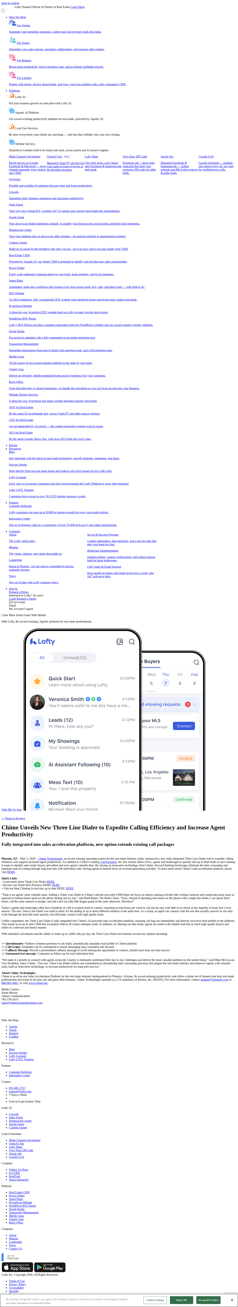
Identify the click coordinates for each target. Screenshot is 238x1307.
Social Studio (17, 1209)
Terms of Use (17, 1281)
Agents (13, 1026)
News (12, 1245)
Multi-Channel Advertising (24, 1140)
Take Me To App (11, 809)
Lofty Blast (15, 1146)
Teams (13, 1030)
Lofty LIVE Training (21, 1059)
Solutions (14, 90)
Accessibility (16, 1287)
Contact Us (15, 1248)
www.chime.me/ (38, 983)
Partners (13, 502)
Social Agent (16, 1124)
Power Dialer (17, 1195)
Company (14, 531)
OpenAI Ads (16, 1143)
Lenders (13, 1036)
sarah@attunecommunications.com (21, 1002)
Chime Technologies (50, 858)
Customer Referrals (20, 1072)
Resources (15, 448)
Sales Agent (16, 1117)
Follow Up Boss (18, 1169)
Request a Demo (18, 592)
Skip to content (10, 3)
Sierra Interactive (19, 1179)
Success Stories (18, 1052)
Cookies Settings (155, 1300)
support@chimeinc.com (214, 979)
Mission (13, 1238)
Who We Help (17, 17)
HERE (11, 872)
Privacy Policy (17, 1284)
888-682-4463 (9, 983)
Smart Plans (16, 1199)
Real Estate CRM (19, 1192)
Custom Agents (18, 1127)
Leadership (15, 1241)
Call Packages (108, 862)
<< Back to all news (13, 818)
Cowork (14, 1114)
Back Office (16, 1222)
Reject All (181, 1300)
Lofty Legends (17, 1056)
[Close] (232, 1300)
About (12, 1235)
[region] (119, 1300)
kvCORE (14, 1173)
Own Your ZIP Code (21, 1150)
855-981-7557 (17, 1088)
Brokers (13, 1033)
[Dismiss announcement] (2, 11)
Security (14, 1291)
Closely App (16, 1219)
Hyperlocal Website (20, 1202)
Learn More (78, 7)
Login (13, 598)
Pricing (13, 445)
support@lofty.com (20, 1091)
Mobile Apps (16, 1215)
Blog (12, 1049)
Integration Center (19, 1075)
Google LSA (16, 1157)
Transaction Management (23, 1212)
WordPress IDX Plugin (22, 1205)
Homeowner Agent (20, 1120)
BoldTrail (14, 1176)
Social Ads (15, 1153)
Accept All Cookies (208, 1300)
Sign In (13, 588)
